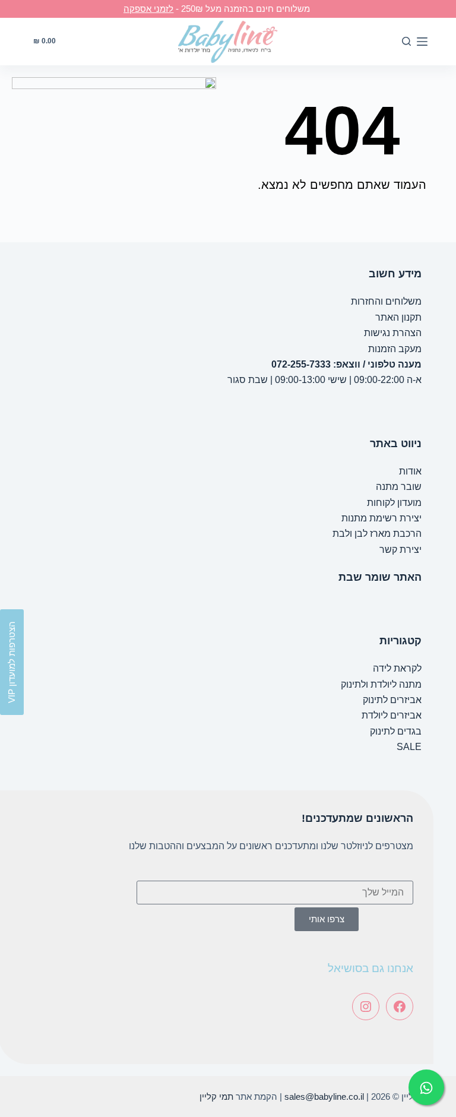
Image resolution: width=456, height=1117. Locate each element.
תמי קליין (216, 1096)
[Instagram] (366, 1006)
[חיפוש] (406, 41)
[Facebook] (399, 1006)
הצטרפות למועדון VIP (12, 662)
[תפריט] (422, 41)
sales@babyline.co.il (324, 1096)
